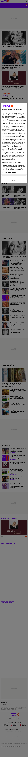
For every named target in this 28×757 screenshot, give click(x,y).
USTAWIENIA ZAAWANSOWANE (14, 176)
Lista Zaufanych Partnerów (10, 172)
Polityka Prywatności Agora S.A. (19, 145)
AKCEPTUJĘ (14, 180)
